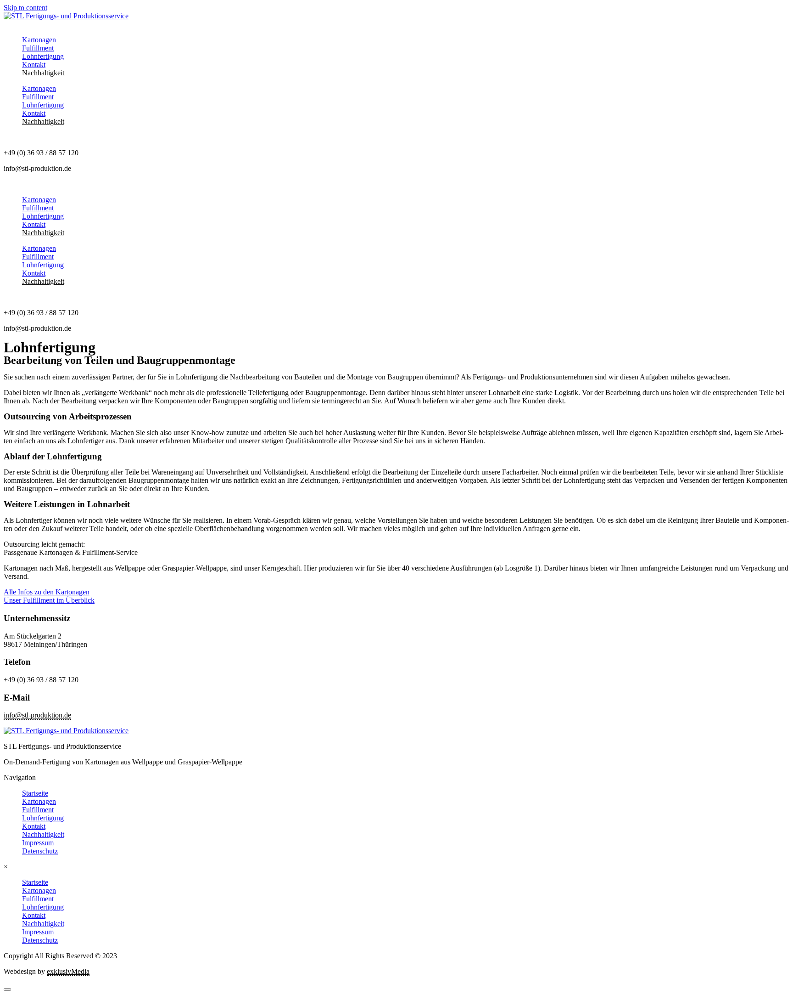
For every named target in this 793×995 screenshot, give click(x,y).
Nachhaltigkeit (43, 73)
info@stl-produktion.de (37, 715)
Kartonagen (39, 40)
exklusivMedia (68, 971)
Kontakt (33, 64)
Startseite (35, 793)
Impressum (38, 843)
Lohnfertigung (43, 56)
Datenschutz (40, 851)
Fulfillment (38, 48)
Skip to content (25, 7)
